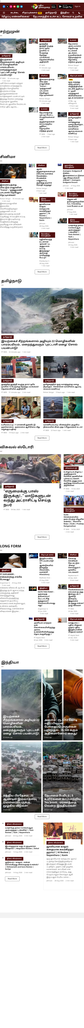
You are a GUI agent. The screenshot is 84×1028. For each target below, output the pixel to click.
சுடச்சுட (14, 13)
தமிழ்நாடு (51, 13)
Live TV (34, 6)
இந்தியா (65, 13)
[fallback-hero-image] (13, 45)
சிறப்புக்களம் (29, 13)
